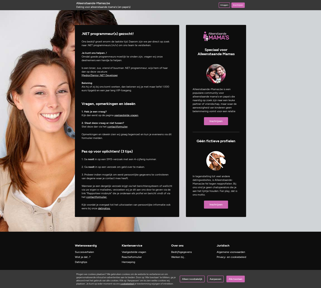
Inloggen (224, 5)
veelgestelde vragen (126, 115)
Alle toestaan (235, 279)
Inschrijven (238, 5)
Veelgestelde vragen (134, 252)
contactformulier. (96, 197)
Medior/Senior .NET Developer (100, 75)
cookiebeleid (127, 283)
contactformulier (117, 126)
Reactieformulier (132, 257)
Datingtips (81, 262)
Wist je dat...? (82, 257)
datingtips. (104, 208)
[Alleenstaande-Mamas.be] (216, 36)
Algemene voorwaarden (231, 252)
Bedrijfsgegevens (181, 252)
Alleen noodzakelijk (192, 279)
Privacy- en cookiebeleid (231, 257)
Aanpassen (215, 279)
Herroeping (128, 262)
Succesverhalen (84, 252)
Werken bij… (178, 257)
